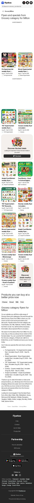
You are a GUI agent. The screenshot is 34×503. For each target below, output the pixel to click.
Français (4, 483)
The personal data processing (17, 499)
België (27, 479)
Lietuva (22, 483)
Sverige (9, 485)
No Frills (12, 325)
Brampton (25, 397)
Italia (17, 483)
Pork (22, 302)
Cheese (4, 302)
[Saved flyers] (23, 2)
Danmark (19, 481)
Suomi (25, 481)
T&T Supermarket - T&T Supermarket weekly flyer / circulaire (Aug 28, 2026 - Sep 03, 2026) (18, 364)
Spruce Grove (9, 401)
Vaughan (4, 399)
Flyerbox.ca (22, 491)
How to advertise (17, 445)
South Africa (16, 485)
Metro (28, 325)
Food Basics (5, 325)
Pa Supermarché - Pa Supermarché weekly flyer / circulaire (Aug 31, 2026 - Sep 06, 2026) (18, 352)
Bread (12, 302)
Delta (13, 395)
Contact (17, 424)
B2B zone (17, 448)
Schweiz (4, 481)
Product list (17, 431)
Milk (17, 302)
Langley (19, 399)
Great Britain (11, 483)
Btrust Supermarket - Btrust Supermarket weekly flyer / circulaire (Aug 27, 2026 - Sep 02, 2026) (18, 358)
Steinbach (13, 397)
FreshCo (23, 325)
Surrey (29, 395)
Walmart (17, 325)
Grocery (3, 316)
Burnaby (24, 399)
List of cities (17, 428)
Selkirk (9, 399)
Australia (22, 479)
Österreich (15, 479)
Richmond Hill (5, 397)
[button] (27, 2)
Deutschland (12, 481)
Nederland (28, 483)
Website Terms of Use (17, 495)
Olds (17, 395)
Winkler (19, 397)
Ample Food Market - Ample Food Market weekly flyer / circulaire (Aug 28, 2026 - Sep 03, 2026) (18, 375)
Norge (4, 485)
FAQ (17, 421)
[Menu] (31, 2)
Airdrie (14, 399)
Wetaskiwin (22, 395)
